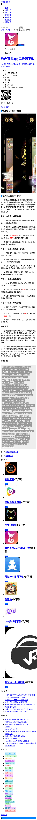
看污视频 (10, 811)
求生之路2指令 (19, 426)
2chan (29, 367)
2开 (15, 382)
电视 (25, 313)
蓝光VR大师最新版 (15, 682)
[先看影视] (11, 474)
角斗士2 (16, 390)
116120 (4, 436)
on (28, 64)
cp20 (8, 408)
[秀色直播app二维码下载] (11, 543)
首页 (6, 8)
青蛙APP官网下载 (12, 452)
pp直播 (17, 64)
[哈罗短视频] (11, 520)
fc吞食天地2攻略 (17, 421)
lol (8, 758)
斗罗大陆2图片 (15, 405)
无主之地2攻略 (24, 408)
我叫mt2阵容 (6, 421)
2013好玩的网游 (7, 400)
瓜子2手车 (5, 382)
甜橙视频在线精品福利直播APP (16, 736)
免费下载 (21, 45)
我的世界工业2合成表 (20, 387)
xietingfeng (5, 398)
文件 (34, 64)
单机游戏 (8, 20)
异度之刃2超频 (19, 400)
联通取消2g (23, 377)
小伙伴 (9, 761)
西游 (9, 791)
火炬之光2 (25, 369)
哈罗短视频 (9, 456)
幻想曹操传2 (27, 411)
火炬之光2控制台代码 (9, 423)
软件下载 (8, 12)
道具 (9, 768)
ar (8, 765)
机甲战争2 (26, 380)
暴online (12, 372)
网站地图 (4, 815)
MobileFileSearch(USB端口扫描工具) (17, 741)
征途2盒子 (5, 380)
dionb (4, 408)
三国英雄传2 (30, 405)
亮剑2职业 (27, 418)
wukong (11, 395)
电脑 (9, 770)
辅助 (9, 778)
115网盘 (7, 727)
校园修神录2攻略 (8, 367)
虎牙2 (26, 403)
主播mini (21, 429)
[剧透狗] (11, 594)
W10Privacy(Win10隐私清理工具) (16, 722)
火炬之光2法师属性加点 (10, 377)
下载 (6, 484)
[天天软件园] (5, 2)
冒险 (9, 786)
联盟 (9, 783)
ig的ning (23, 444)
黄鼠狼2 (30, 395)
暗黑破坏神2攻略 (8, 447)
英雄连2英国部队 (8, 431)
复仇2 (29, 372)
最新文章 (8, 22)
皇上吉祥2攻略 (15, 416)
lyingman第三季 (7, 369)
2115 (11, 382)
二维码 (12, 64)
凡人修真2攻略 (7, 390)
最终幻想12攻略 (20, 395)
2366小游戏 (19, 403)
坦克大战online (20, 413)
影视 (30, 64)
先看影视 (9, 479)
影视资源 (24, 64)
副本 (9, 781)
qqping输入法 (6, 439)
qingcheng (28, 426)
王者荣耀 (11, 756)
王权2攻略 (11, 434)
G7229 (19, 398)
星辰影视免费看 (13, 502)
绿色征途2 (5, 375)
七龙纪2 (26, 421)
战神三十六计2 (21, 372)
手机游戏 (8, 17)
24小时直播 (14, 408)
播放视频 (7, 64)
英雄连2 (29, 413)
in (2, 64)
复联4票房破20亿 (16, 380)
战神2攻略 (17, 369)
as (8, 806)
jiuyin (28, 439)
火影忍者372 (14, 393)
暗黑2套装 (5, 405)
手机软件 (8, 15)
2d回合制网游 (7, 418)
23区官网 (25, 442)
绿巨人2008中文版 (8, 403)
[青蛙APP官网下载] (12, 572)
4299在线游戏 (18, 411)
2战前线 (23, 367)
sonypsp (17, 367)
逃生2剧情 (24, 416)
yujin (13, 436)
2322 (9, 436)
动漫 (5, 316)
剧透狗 (8, 599)
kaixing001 (13, 429)
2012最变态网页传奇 (27, 390)
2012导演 (5, 395)
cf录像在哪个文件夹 (22, 436)
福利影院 (10, 808)
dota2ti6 (4, 434)
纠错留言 (5, 107)
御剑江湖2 (23, 385)
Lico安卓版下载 (13, 621)
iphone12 (13, 398)
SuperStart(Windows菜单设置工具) (16, 724)
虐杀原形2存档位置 (18, 439)
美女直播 (10, 754)
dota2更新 (20, 382)
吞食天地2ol (16, 444)
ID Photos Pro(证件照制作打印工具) (17, 719)
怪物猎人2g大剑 (7, 426)
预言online (5, 393)
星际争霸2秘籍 (7, 411)
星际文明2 (5, 413)
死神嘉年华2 (6, 444)
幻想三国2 (25, 398)
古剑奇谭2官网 (17, 418)
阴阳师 (9, 763)
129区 (23, 405)
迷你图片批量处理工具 (13, 738)
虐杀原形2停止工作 (24, 423)
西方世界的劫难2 (8, 442)
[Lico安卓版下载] (11, 616)
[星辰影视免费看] (11, 497)
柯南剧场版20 (20, 434)
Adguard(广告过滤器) (12, 729)
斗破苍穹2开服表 (25, 393)
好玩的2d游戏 (19, 431)
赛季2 (28, 434)
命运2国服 (5, 416)
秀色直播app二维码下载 (17, 58)
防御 (9, 776)
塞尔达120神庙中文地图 (10, 385)
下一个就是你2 (7, 387)
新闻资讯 (8, 10)
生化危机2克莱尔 (16, 375)
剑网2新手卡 (29, 431)
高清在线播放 (5, 66)
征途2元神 (26, 375)
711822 (27, 429)
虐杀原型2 (5, 372)
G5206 (12, 413)
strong (9, 802)
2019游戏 (18, 442)
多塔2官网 (5, 429)
